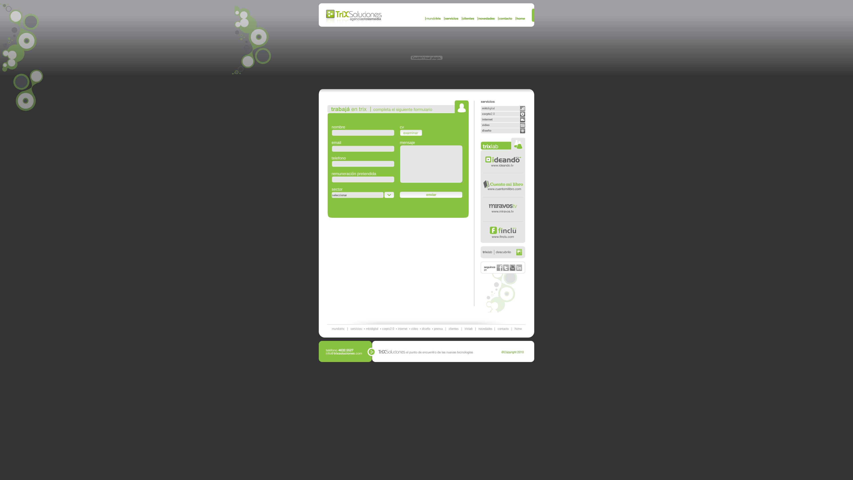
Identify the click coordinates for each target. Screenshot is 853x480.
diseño (426, 328)
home (518, 328)
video (414, 328)
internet (402, 328)
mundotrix (338, 328)
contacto (503, 328)
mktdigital (372, 328)
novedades (485, 328)
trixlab (468, 328)
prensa (438, 328)
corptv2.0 (388, 328)
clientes (454, 328)
